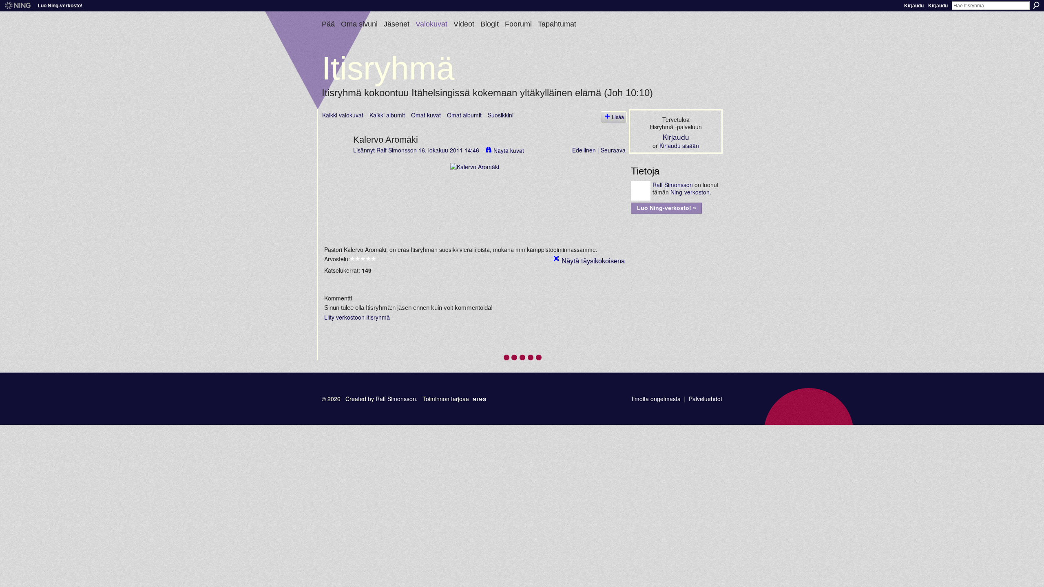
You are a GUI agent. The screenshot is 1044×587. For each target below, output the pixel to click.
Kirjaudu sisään (679, 145)
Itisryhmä (388, 68)
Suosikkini (500, 115)
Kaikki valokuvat (342, 115)
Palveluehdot (705, 399)
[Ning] (17, 5)
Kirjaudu (914, 6)
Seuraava (613, 150)
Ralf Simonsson (396, 150)
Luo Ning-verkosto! (60, 6)
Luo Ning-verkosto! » (666, 208)
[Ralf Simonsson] (335, 156)
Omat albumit (464, 115)
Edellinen (584, 150)
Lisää (618, 117)
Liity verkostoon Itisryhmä (357, 317)
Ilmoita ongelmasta (656, 399)
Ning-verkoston (690, 192)
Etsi (1036, 5)
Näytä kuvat (508, 150)
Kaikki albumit (387, 115)
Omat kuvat (426, 115)
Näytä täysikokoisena (593, 260)
